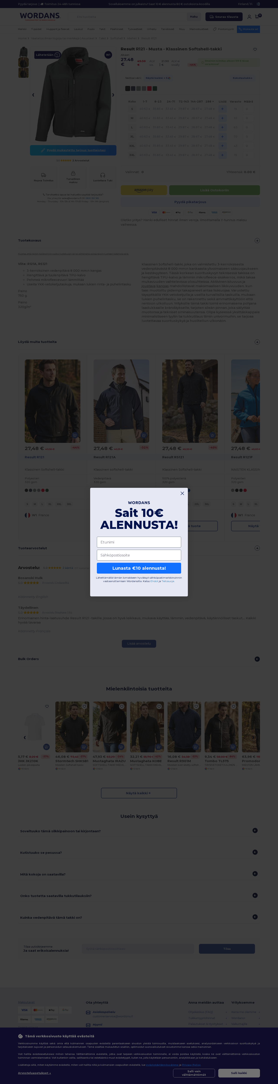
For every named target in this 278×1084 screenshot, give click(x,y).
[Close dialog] (182, 493)
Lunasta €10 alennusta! (139, 568)
